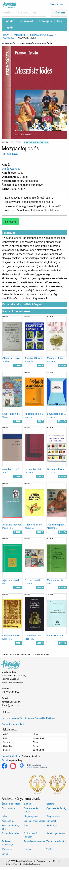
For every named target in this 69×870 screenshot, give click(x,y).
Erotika (27, 804)
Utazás (27, 849)
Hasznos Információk (12, 718)
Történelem (7, 849)
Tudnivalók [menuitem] (26, 21)
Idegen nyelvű (31, 816)
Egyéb (5, 854)
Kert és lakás (8, 821)
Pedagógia (8, 38)
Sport (26, 825)
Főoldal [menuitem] (9, 21)
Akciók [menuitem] (9, 27)
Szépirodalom (53, 816)
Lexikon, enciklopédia (34, 821)
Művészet (51, 821)
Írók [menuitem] (59, 21)
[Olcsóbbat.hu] (37, 766)
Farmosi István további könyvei (22, 304)
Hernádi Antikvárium (11, 756)
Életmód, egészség (11, 804)
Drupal (5, 760)
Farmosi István (10, 153)
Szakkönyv (51, 825)
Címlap (6, 35)
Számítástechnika (10, 833)
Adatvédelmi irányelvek (13, 724)
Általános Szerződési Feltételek (40, 718)
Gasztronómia (8, 808)
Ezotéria (50, 804)
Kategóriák (19, 35)
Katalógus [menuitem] (45, 21)
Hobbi (4, 816)
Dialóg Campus (11, 168)
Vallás (49, 849)
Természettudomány (56, 841)
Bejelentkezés (57, 4)
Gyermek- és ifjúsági (56, 808)
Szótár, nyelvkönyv (55, 833)
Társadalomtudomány (41, 35)
